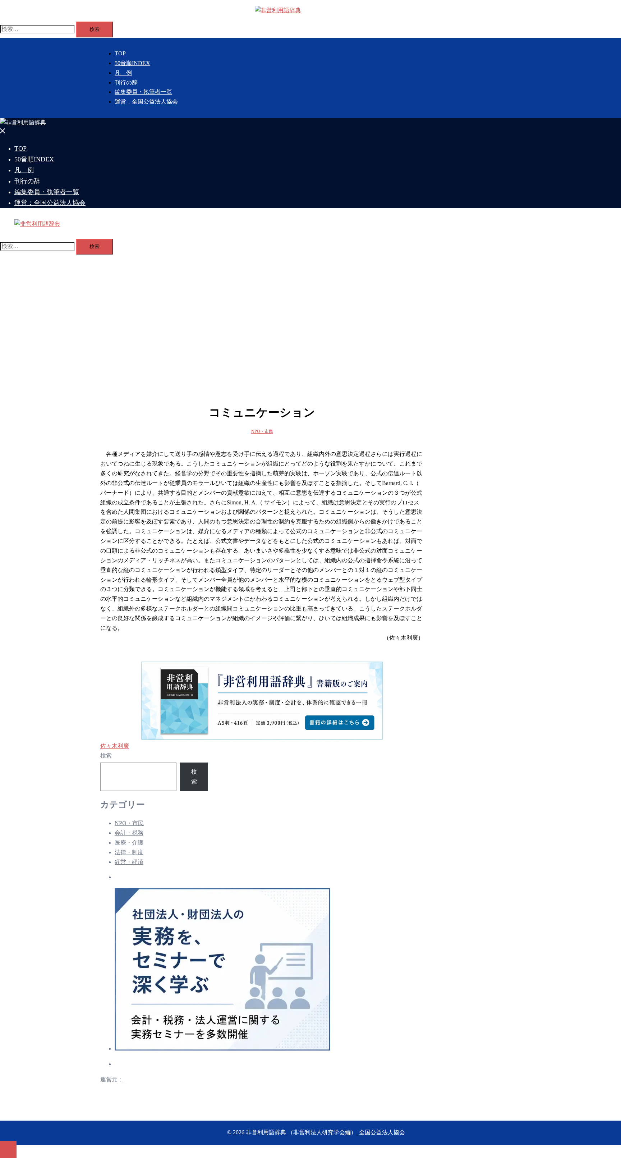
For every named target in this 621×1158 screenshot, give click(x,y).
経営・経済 (129, 862)
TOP (120, 53)
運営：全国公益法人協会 (146, 102)
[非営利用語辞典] (278, 10)
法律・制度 (129, 852)
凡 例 (123, 73)
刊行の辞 (126, 82)
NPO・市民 (262, 431)
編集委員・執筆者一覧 (143, 92)
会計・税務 (129, 833)
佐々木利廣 (114, 746)
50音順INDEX (132, 63)
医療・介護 (129, 842)
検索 (106, 755)
